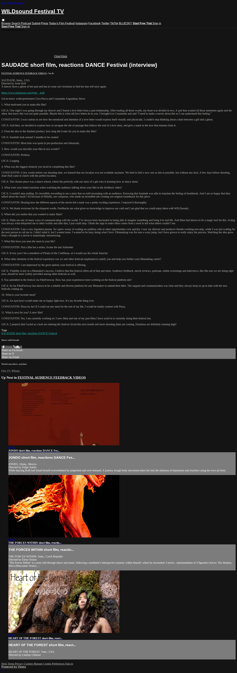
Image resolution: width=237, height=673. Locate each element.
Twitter (105, 23)
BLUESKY (125, 23)
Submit (36, 23)
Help (4, 663)
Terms (11, 663)
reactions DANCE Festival (42, 333)
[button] (3, 20)
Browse (6, 23)
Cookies (29, 663)
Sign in (157, 23)
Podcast (26, 23)
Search (16, 23)
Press (44, 23)
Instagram (81, 23)
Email (19, 346)
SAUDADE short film (13, 333)
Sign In (25, 26)
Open (64, 56)
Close (57, 56)
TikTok (114, 23)
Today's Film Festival (62, 23)
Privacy (19, 663)
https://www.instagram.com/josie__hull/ (23, 92)
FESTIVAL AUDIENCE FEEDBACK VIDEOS (24, 73)
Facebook (94, 23)
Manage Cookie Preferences (49, 663)
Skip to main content (12, 2)
